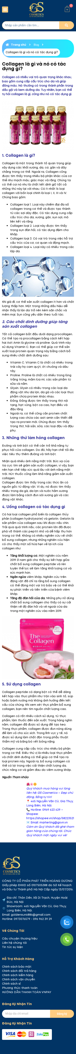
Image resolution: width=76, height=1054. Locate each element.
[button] (5, 9)
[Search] (66, 25)
